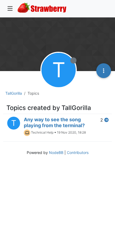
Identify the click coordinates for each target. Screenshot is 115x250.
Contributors (78, 152)
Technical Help (42, 132)
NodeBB (56, 152)
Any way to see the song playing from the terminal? (54, 122)
